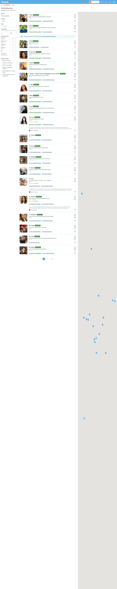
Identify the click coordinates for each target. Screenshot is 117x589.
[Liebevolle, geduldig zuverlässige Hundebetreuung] (48, 171)
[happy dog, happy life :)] (48, 44)
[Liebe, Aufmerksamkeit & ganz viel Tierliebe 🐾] (48, 88)
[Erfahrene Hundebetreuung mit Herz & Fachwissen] (48, 160)
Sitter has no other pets (8, 62)
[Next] (54, 259)
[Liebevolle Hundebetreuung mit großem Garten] (48, 77)
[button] (86, 319)
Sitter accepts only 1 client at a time (9, 71)
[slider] (1, 30)
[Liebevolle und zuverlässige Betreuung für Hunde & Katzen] (48, 109)
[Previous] (41, 259)
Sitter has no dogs (6, 60)
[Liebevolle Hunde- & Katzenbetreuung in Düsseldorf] (48, 18)
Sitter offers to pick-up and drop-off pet (8, 75)
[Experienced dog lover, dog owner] (48, 98)
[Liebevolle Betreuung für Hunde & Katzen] (48, 250)
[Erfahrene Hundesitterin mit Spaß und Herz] (48, 66)
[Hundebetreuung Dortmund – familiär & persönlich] (48, 55)
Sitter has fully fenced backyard (7, 68)
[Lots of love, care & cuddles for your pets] (48, 228)
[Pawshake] (5, 2)
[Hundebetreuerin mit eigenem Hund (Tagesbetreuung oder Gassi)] (48, 239)
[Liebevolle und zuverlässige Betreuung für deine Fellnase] (48, 218)
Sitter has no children (7, 65)
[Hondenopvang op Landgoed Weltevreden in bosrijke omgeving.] (48, 29)
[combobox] (9, 16)
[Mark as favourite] (75, 20)
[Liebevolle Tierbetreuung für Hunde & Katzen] (48, 149)
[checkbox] (1, 60)
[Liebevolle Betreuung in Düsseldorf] (48, 123)
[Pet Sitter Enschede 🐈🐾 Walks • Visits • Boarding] (48, 185)
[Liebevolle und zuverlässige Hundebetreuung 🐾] (48, 203)
